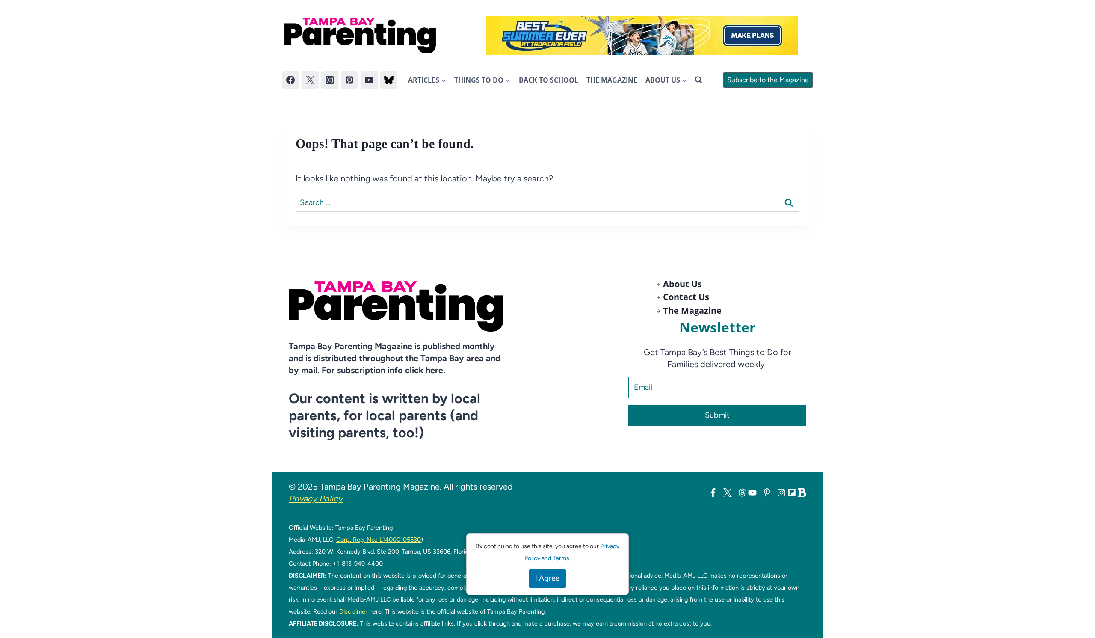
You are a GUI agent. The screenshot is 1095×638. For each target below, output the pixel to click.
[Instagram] (329, 80)
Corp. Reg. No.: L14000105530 (378, 539)
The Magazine (611, 80)
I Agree (547, 578)
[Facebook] (290, 80)
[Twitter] (310, 80)
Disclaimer (354, 611)
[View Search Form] (698, 80)
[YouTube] (369, 80)
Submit (717, 415)
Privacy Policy (316, 498)
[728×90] (642, 35)
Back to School (548, 80)
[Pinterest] (349, 80)
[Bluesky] (388, 80)
